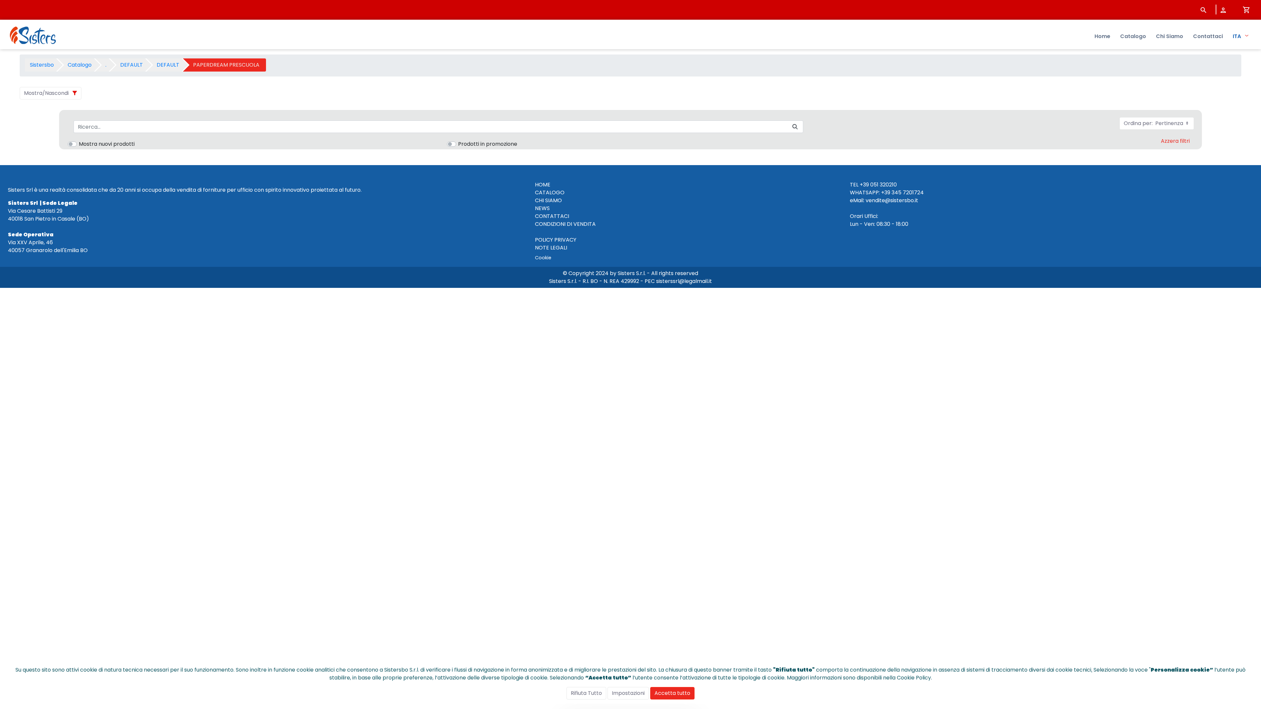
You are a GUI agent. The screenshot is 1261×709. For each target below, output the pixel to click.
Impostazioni (628, 693)
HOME (542, 184)
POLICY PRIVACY (555, 240)
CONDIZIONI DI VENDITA (565, 224)
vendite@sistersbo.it (892, 200)
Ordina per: (1154, 123)
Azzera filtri (1175, 141)
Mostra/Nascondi (46, 93)
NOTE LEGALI (551, 247)
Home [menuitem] (1102, 36)
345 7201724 (908, 192)
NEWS (542, 208)
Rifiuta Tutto (586, 693)
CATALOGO (549, 192)
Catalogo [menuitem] (1133, 36)
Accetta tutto (672, 693)
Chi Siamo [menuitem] (1169, 36)
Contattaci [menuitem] (1208, 36)
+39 (885, 192)
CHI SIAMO (548, 200)
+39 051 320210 (878, 184)
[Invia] (795, 126)
